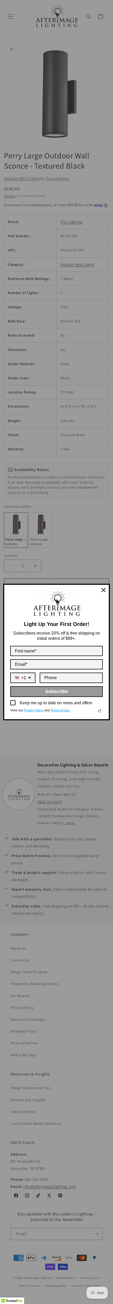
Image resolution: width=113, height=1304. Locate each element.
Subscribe (56, 691)
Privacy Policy (34, 710)
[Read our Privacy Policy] (99, 711)
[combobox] (22, 678)
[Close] (103, 590)
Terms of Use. (60, 710)
